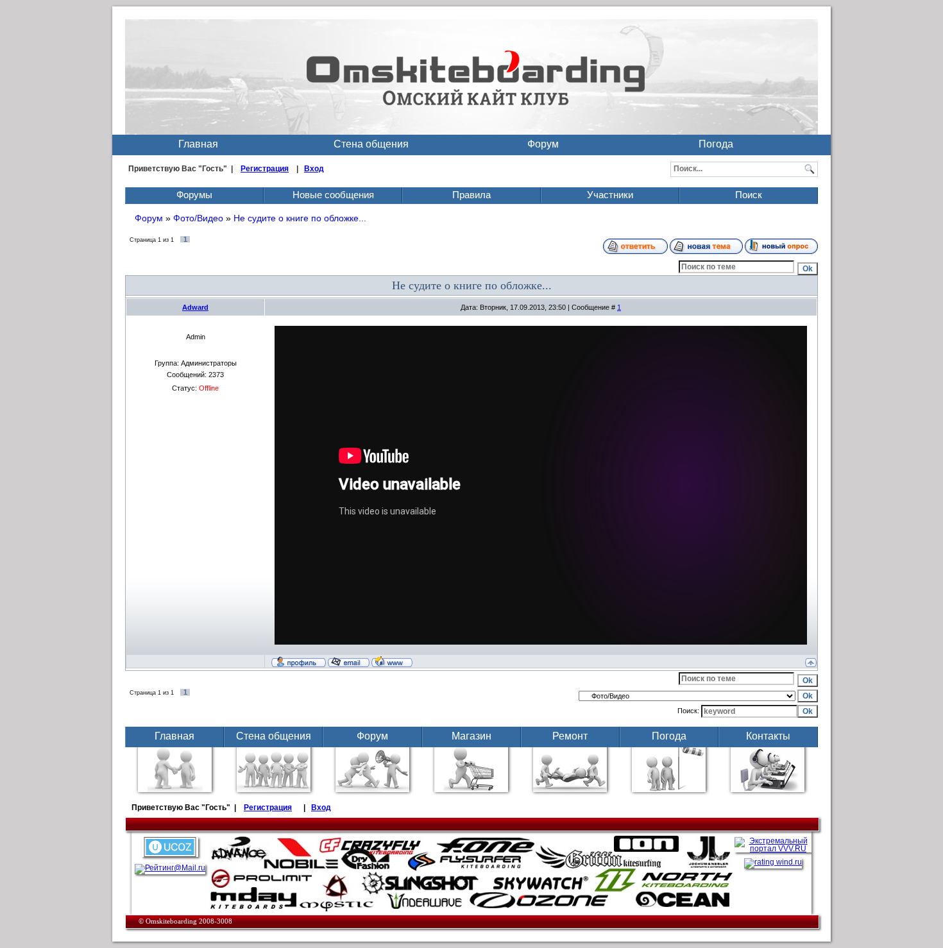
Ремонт (570, 736)
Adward (195, 307)
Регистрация (265, 168)
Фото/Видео (198, 218)
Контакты (768, 736)
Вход (314, 168)
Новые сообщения (333, 194)
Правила (471, 194)
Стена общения (371, 144)
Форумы (194, 194)
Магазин (471, 736)
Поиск (748, 194)
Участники (610, 194)
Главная (198, 144)
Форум (543, 144)
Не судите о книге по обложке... (300, 218)
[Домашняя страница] (391, 661)
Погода (716, 144)
